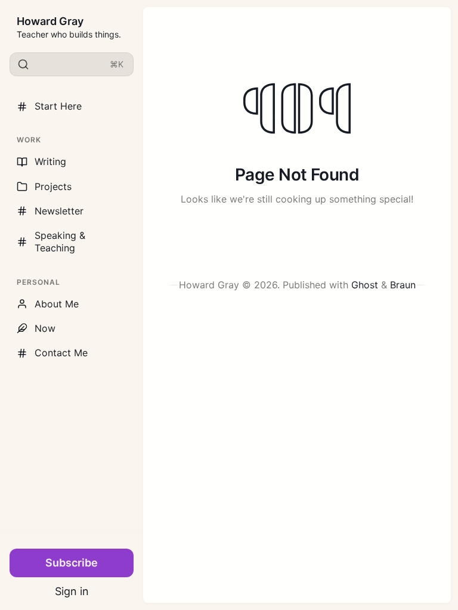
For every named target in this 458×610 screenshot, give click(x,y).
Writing (50, 161)
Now (45, 328)
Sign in (72, 591)
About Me (57, 304)
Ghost (364, 285)
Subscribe (71, 562)
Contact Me (61, 353)
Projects (53, 186)
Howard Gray (50, 21)
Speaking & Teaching (60, 241)
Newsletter (59, 211)
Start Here (58, 106)
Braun (403, 285)
